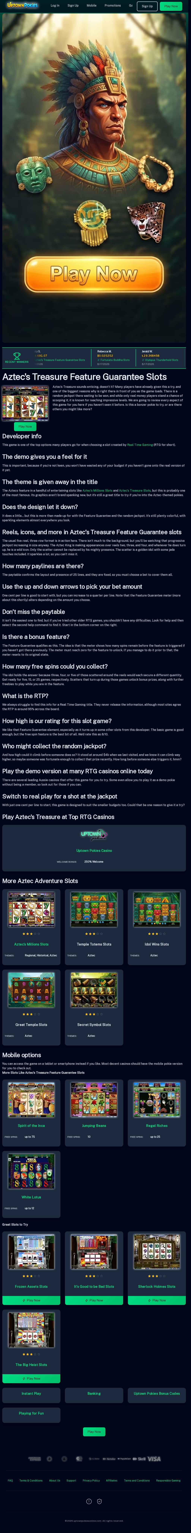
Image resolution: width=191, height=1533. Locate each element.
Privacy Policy (91, 1480)
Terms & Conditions (31, 1480)
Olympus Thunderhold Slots (148, 360)
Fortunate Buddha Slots (101, 360)
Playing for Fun (31, 1413)
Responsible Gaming (168, 1480)
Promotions (113, 5)
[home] (24, 10)
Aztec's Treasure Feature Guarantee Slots (45, 360)
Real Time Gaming (140, 445)
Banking (94, 1393)
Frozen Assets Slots (31, 1287)
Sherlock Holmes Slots (156, 1287)
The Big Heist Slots (31, 1365)
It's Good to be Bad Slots (94, 1287)
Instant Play (31, 1393)
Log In (55, 5)
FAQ (10, 1480)
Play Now (171, 6)
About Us (54, 1480)
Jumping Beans (94, 1126)
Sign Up (73, 5)
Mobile (91, 5)
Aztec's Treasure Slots (135, 490)
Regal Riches (156, 1126)
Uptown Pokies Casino (94, 851)
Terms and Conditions (137, 1480)
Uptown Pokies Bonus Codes (157, 1393)
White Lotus (31, 1197)
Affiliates (111, 1480)
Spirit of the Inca (31, 1126)
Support (71, 1480)
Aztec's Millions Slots (97, 490)
